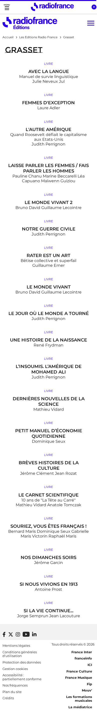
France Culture (79, 671)
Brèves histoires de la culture (49, 465)
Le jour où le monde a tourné (48, 313)
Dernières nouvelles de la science (49, 401)
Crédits (8, 698)
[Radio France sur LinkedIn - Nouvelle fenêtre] (34, 634)
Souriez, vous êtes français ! (48, 526)
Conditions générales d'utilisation (19, 654)
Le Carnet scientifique (48, 495)
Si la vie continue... (48, 611)
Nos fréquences (15, 685)
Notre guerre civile (48, 229)
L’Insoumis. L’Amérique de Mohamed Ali (49, 369)
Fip (89, 684)
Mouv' (87, 690)
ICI (90, 665)
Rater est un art (48, 255)
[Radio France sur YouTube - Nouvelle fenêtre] (26, 634)
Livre (48, 64)
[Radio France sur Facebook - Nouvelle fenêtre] (4, 635)
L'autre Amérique (48, 129)
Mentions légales (16, 646)
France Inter (81, 652)
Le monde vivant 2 (48, 202)
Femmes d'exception (48, 103)
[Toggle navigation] (6, 6)
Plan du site (12, 692)
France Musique (78, 678)
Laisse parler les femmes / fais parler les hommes (48, 168)
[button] (94, 7)
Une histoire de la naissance (48, 340)
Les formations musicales (79, 699)
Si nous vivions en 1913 (49, 584)
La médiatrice (80, 707)
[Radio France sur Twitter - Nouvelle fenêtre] (10, 635)
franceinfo (83, 658)
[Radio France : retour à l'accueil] (52, 7)
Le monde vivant (49, 287)
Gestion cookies (15, 669)
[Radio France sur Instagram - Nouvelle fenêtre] (18, 635)
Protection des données (21, 662)
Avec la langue (48, 71)
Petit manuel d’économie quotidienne (48, 433)
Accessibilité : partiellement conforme (22, 677)
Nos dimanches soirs (48, 557)
